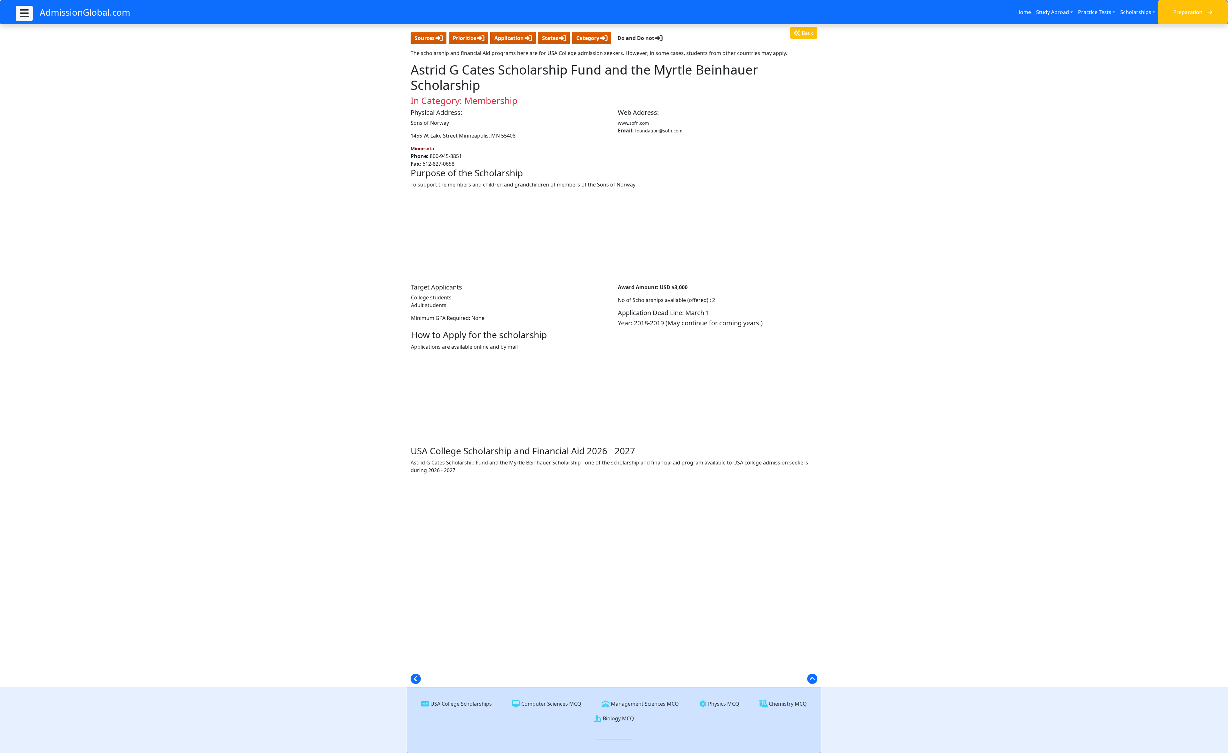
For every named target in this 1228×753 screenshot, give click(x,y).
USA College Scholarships (460, 703)
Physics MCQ (723, 703)
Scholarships (1135, 12)
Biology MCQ (618, 718)
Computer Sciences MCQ (550, 703)
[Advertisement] (614, 236)
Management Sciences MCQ (644, 703)
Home (1023, 12)
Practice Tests (1094, 12)
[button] (24, 13)
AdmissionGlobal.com (85, 12)
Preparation (1187, 12)
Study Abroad (1052, 12)
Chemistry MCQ (787, 703)
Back (806, 32)
